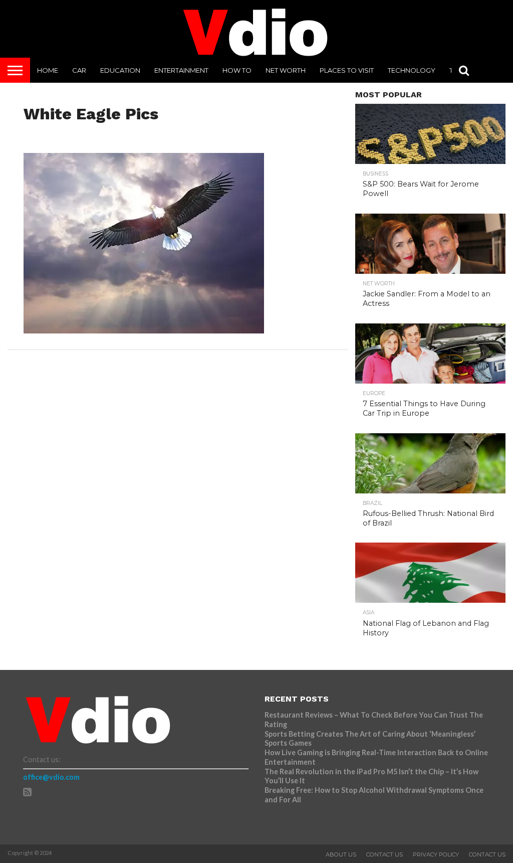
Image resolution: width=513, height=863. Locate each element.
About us (341, 854)
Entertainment (181, 70)
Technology (411, 70)
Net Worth (286, 70)
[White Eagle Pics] (144, 330)
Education (120, 70)
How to (236, 70)
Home (47, 70)
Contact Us (384, 854)
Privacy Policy (436, 854)
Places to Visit (347, 70)
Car (79, 70)
